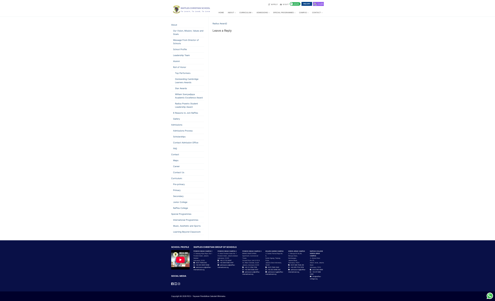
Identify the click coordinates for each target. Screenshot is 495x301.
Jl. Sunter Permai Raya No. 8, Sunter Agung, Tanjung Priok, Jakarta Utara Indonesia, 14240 (274, 258)
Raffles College (180, 208)
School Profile (180, 49)
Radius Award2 (220, 23)
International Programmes (185, 220)
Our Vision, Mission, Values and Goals (188, 32)
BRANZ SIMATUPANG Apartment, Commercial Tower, (250, 256)
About (174, 25)
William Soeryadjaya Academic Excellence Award (189, 96)
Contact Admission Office (185, 142)
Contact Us (178, 172)
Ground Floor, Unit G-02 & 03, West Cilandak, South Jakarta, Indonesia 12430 (251, 263)
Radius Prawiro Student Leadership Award (186, 105)
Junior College (180, 202)
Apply (274, 4)
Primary (177, 190)
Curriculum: (176, 178)
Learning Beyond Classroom (187, 231)
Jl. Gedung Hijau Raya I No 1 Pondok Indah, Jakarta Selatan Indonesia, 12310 (202, 255)
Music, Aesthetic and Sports (187, 226)
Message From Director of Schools (186, 42)
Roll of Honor (179, 67)
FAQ (175, 148)
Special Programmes (181, 214)
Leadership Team (181, 55)
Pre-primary (179, 184)
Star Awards (181, 88)
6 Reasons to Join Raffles (185, 113)
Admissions (176, 124)
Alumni (176, 61)
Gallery (176, 119)
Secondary (178, 196)
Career (176, 166)
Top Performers (182, 73)
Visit (285, 4)
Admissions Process (183, 130)
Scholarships (179, 136)
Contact (175, 154)
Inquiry (306, 4)
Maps (175, 160)
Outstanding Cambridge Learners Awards (186, 81)
